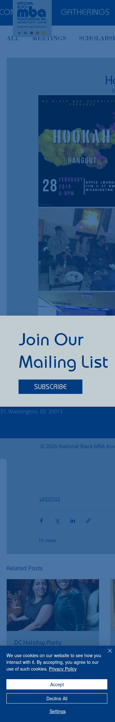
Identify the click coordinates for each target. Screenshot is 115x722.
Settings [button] (58, 711)
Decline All (56, 698)
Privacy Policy (63, 668)
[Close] (106, 654)
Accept (57, 684)
